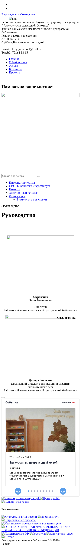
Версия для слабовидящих (18, 14)
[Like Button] (3, 397)
